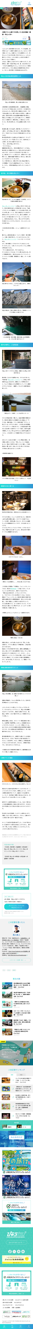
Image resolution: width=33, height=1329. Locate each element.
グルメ (9, 970)
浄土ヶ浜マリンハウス (10, 239)
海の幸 (14, 970)
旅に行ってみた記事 (8, 1300)
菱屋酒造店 (13, 588)
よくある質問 (6, 1307)
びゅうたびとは (19, 1305)
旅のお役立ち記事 (7, 1302)
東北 (3, 38)
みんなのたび (17, 1302)
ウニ (4, 970)
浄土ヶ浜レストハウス (8, 206)
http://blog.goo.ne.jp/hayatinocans (17, 955)
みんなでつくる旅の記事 (21, 1300)
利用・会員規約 (16, 1307)
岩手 (7, 38)
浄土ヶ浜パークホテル (14, 379)
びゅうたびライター (8, 1305)
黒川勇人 (25, 38)
